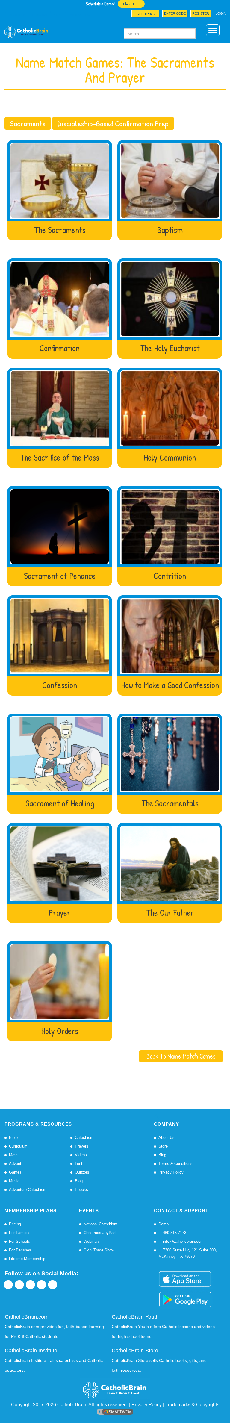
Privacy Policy (171, 1172)
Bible (13, 1137)
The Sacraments (59, 230)
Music (14, 1181)
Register (200, 13)
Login (221, 13)
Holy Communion (170, 457)
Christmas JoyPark (100, 1232)
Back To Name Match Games (180, 1056)
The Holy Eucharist (169, 348)
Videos (81, 1155)
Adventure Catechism (27, 1189)
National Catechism (100, 1224)
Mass (14, 1155)
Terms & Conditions (175, 1163)
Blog (79, 1181)
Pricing (15, 1224)
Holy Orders (59, 1031)
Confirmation (60, 348)
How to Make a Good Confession (170, 685)
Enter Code (175, 13)
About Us (166, 1137)
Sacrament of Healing (59, 803)
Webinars (92, 1241)
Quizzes (82, 1172)
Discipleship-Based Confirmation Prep (113, 123)
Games (15, 1172)
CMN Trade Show (99, 1250)
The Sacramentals (170, 803)
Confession (59, 685)
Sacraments (28, 123)
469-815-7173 (174, 1232)
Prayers (81, 1146)
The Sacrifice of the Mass (59, 457)
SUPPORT (40, 15)
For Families (20, 1232)
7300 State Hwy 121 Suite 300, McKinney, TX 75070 (187, 1253)
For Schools (19, 1241)
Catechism (84, 1137)
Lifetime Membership (27, 1259)
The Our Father (170, 913)
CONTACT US (79, 15)
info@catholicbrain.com (183, 1241)
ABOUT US (17, 15)
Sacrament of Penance (60, 576)
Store (163, 1146)
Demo (163, 1224)
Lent (78, 1163)
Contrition (170, 576)
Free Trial (144, 14)
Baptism (170, 230)
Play (59, 180)
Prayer (59, 913)
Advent (15, 1163)
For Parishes (20, 1250)
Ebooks (81, 1189)
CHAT (58, 15)
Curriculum (18, 1146)
